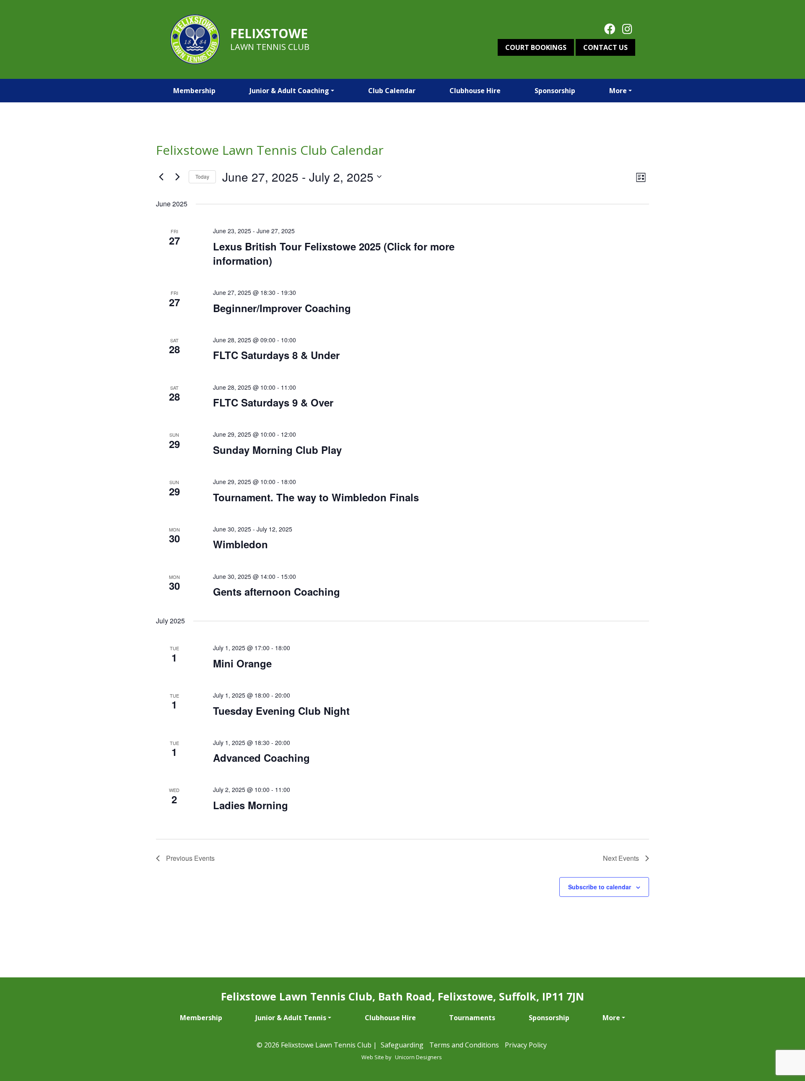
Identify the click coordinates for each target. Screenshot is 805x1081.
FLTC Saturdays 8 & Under (276, 355)
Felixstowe (269, 33)
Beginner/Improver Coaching (282, 308)
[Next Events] (177, 177)
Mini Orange (242, 663)
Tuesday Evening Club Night (281, 710)
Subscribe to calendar (599, 887)
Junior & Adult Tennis (290, 1017)
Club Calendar (391, 90)
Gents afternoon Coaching (276, 591)
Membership (194, 90)
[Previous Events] (161, 177)
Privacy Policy (526, 1045)
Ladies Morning (250, 805)
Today (202, 176)
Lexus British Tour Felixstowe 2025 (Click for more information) (333, 253)
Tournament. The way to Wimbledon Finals (316, 497)
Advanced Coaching (261, 757)
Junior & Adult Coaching (289, 90)
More (618, 90)
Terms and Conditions (464, 1045)
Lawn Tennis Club (269, 46)
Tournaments (472, 1017)
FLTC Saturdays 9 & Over (273, 402)
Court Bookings (535, 47)
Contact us (605, 47)
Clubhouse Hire (475, 90)
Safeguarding (402, 1045)
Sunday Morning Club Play (277, 450)
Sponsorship (555, 90)
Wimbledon (240, 544)
